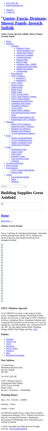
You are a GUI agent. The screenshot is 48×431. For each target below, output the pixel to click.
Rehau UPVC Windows (21, 124)
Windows (10, 122)
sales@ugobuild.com (14, 5)
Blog (8, 353)
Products (9, 44)
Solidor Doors (17, 87)
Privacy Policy (12, 348)
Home (8, 41)
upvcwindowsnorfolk (18, 429)
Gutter (8, 147)
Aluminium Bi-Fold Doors (22, 101)
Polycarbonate (17, 73)
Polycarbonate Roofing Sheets (23, 113)
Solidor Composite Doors (21, 142)
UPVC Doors (16, 83)
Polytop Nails (16, 172)
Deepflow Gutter (18, 156)
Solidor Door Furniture (20, 145)
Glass (13, 115)
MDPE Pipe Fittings (24, 69)
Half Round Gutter (18, 149)
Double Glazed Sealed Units (22, 117)
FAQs (8, 344)
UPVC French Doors (20, 94)
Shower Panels (12, 165)
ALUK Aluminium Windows (23, 133)
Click (35, 329)
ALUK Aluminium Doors (21, 140)
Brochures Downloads (15, 355)
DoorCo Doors (17, 85)
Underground (21, 71)
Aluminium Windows (20, 106)
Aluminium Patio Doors (21, 103)
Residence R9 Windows (21, 131)
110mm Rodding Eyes (25, 50)
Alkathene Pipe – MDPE (26, 64)
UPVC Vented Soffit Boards (22, 170)
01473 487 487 (12, 3)
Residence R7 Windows (21, 129)
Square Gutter (17, 152)
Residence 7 (21, 78)
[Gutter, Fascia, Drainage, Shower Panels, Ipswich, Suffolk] (24, 27)
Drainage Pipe (22, 60)
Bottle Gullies (22, 62)
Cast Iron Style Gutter (20, 159)
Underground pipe (23, 57)
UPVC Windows (18, 76)
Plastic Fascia (16, 90)
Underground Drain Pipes (26, 67)
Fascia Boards (12, 168)
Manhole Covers (23, 48)
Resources (10, 346)
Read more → (6, 221)
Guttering (15, 161)
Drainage (15, 46)
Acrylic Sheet (16, 108)
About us (10, 10)
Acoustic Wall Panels (14, 163)
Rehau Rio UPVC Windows (22, 126)
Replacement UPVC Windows (23, 119)
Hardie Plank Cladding (20, 110)
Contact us (10, 12)
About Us (10, 351)
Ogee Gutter (16, 154)
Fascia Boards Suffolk (20, 177)
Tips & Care (11, 341)
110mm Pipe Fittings (24, 53)
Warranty (10, 339)
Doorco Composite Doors (21, 138)
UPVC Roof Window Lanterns (23, 96)
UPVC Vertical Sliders (20, 99)
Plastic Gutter (16, 92)
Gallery (9, 175)
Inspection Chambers (24, 55)
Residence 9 (21, 80)
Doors (8, 136)
